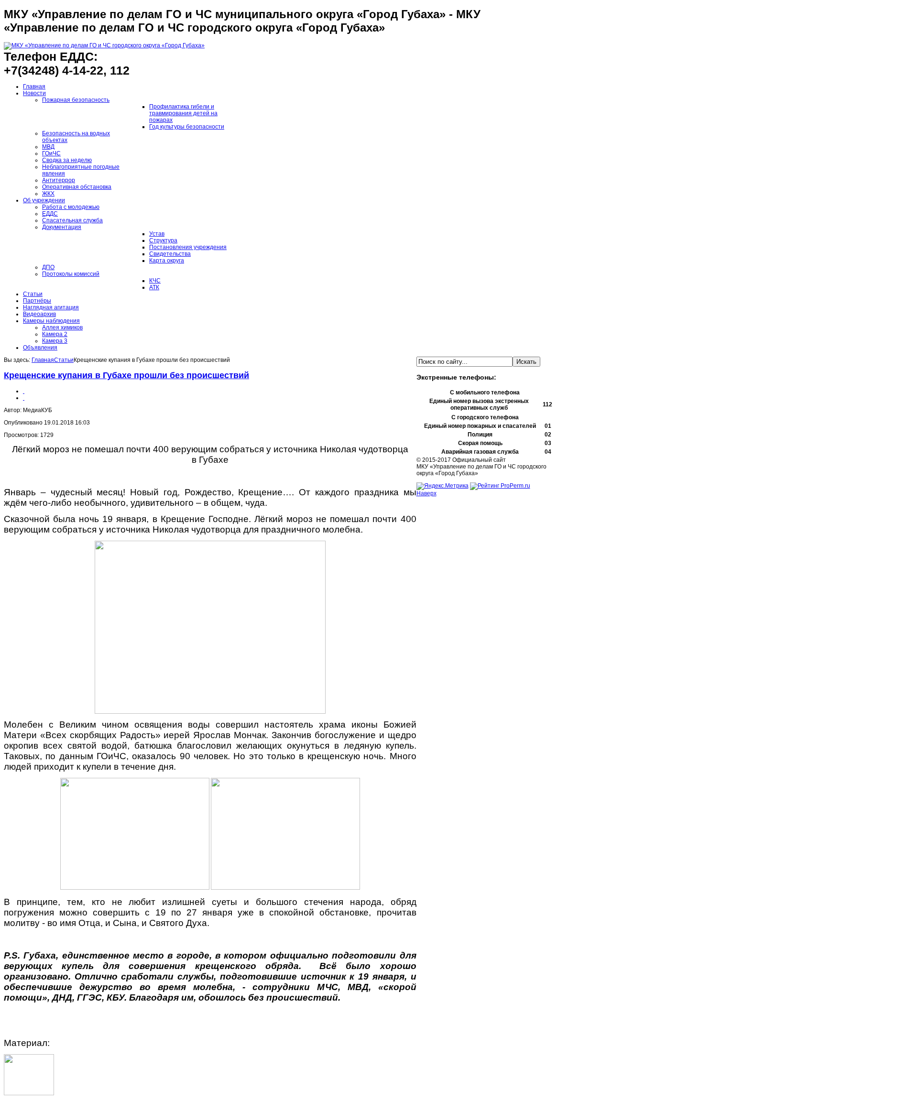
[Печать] (23, 391)
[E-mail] (23, 397)
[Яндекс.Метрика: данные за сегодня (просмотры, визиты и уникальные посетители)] (442, 486)
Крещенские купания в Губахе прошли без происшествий (126, 375)
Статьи (64, 360)
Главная (43, 360)
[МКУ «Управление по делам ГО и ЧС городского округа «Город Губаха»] (104, 45)
